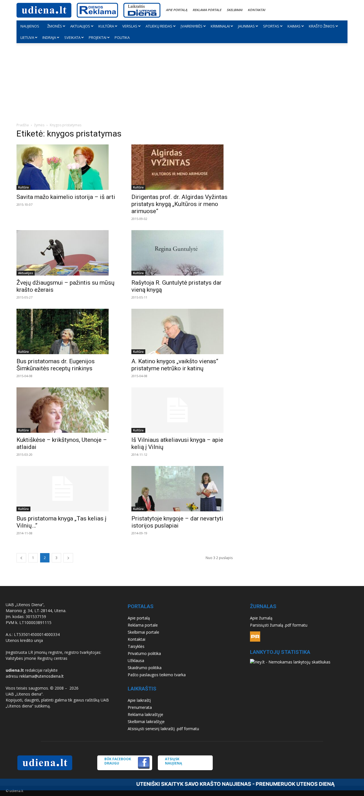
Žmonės (54, 26)
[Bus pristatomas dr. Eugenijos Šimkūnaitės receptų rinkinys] (67, 331)
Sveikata (72, 37)
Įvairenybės (191, 26)
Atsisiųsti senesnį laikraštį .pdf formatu (163, 728)
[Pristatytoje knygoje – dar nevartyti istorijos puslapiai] (182, 488)
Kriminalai (220, 26)
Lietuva (27, 37)
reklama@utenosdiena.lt (41, 676)
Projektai (97, 37)
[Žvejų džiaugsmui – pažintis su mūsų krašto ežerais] (67, 253)
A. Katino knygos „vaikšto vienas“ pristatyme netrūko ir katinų (174, 365)
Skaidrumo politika (145, 667)
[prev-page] (21, 557)
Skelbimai (234, 10)
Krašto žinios (322, 26)
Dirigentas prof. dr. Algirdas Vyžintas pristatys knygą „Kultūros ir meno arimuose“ (179, 204)
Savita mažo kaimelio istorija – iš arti (65, 197)
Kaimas (294, 26)
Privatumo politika (144, 653)
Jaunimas (246, 26)
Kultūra (106, 26)
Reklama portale (207, 10)
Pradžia (22, 125)
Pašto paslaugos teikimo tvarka (157, 674)
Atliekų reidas (159, 26)
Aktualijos (80, 26)
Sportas (271, 26)
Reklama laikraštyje (145, 714)
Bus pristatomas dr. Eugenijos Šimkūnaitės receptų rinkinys (55, 365)
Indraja (49, 37)
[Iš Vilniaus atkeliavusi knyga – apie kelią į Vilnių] (182, 410)
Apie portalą (176, 10)
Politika (122, 37)
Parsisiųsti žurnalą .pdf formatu (278, 625)
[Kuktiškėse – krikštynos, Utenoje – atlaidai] (67, 410)
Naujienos (29, 26)
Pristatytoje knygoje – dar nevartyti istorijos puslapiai (177, 522)
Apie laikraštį (139, 700)
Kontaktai (256, 10)
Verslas (129, 26)
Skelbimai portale (143, 632)
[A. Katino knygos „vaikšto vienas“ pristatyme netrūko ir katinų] (182, 331)
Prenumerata (140, 707)
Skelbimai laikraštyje (146, 721)
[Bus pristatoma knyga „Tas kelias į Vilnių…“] (67, 488)
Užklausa (136, 660)
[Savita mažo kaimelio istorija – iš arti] (67, 167)
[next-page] (68, 557)
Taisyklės (136, 646)
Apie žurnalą (261, 618)
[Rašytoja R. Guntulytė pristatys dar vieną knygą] (182, 253)
